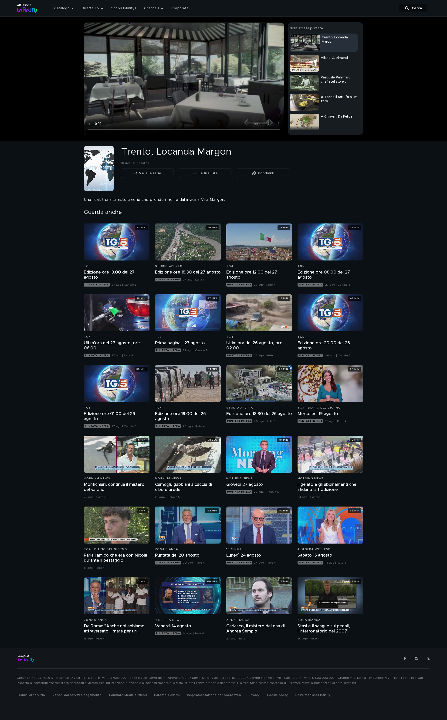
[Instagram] (416, 658)
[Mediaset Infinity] (27, 8)
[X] (428, 658)
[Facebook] (405, 658)
